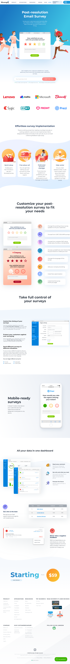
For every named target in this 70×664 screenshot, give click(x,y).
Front (15, 603)
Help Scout (16, 614)
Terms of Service (7, 632)
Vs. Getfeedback (29, 627)
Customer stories (18, 627)
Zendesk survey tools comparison (29, 636)
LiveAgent (16, 605)
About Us (5, 627)
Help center (28, 610)
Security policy (6, 636)
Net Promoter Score (6, 611)
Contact (5, 630)
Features (5, 601)
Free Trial (38, 605)
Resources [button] (32, 2)
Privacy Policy (39, 657)
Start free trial (49, 79)
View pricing (16, 580)
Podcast (27, 608)
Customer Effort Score (7, 607)
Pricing (40, 2)
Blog (45, 2)
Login (49, 2)
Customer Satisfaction (6, 604)
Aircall (15, 617)
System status (35, 660)
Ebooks (27, 605)
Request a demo (55, 2)
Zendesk (16, 601)
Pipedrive (16, 610)
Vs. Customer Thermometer (28, 633)
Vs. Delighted (28, 630)
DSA (4, 639)
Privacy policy (6, 634)
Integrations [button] (22, 2)
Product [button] (14, 2)
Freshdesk (16, 608)
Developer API (28, 612)
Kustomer (16, 612)
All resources (28, 603)
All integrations (18, 619)
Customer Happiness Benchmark (17, 631)
